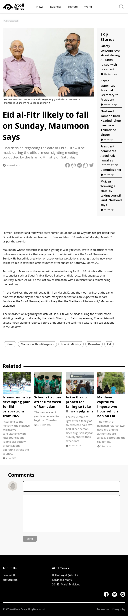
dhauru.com (10, 580)
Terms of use (103, 609)
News (39, 7)
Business (55, 7)
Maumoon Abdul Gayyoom (37, 344)
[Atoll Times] (18, 7)
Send (30, 539)
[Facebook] (106, 594)
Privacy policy (118, 609)
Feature (73, 7)
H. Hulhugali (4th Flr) (65, 575)
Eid (109, 344)
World (88, 7)
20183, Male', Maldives (66, 584)
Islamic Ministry (71, 344)
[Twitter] (114, 594)
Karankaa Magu (62, 580)
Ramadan (94, 344)
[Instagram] (122, 594)
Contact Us (9, 575)
